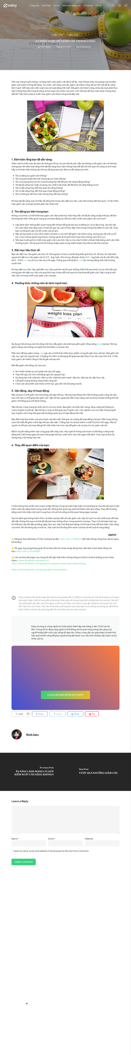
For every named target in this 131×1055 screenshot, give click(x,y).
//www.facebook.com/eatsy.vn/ (33, 560)
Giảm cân (73, 35)
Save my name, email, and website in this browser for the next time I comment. (51, 851)
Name (15, 838)
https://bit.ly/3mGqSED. (28, 551)
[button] (126, 5)
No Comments (84, 46)
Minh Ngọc (46, 46)
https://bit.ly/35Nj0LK (71, 539)
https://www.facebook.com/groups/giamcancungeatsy (39, 569)
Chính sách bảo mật (19, 974)
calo (26, 260)
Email (51, 838)
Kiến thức (58, 35)
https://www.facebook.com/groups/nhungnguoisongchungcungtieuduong (49, 563)
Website (89, 838)
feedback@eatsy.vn (18, 997)
